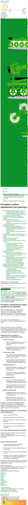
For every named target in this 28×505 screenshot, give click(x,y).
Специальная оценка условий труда (9, 491)
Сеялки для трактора (12, 165)
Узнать (2, 472)
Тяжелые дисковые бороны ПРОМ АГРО (16, 214)
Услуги (2, 476)
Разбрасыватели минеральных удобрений (17, 177)
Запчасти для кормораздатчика (13, 271)
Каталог (3, 474)
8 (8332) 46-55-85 (5, 1)
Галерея (3, 104)
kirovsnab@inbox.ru (5, 487)
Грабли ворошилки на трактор (14, 138)
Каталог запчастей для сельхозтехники (16, 182)
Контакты (3, 482)
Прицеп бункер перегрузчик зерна (14, 258)
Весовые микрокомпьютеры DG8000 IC (17, 145)
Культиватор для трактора (13, 157)
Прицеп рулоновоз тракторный (14, 260)
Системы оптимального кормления (16, 144)
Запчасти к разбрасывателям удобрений (16, 275)
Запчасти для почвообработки (14, 186)
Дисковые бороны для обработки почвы (17, 21)
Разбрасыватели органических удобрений (17, 179)
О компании (4, 98)
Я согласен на (14, 287)
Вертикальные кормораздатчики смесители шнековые (14, 243)
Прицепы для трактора (13, 171)
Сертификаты (4, 100)
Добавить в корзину (21, 293)
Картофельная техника (13, 142)
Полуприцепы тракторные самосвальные (17, 173)
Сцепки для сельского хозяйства (14, 254)
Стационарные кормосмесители (14, 249)
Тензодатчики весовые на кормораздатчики (14, 234)
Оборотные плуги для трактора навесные (17, 169)
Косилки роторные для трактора (15, 155)
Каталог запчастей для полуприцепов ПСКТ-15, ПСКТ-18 (15, 277)
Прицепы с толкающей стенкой (14, 261)
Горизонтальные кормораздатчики (14, 245)
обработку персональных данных (17, 287)
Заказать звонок (4, 2)
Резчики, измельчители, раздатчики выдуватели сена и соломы (15, 247)
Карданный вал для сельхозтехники (16, 75)
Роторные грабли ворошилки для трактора (16, 223)
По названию (4, 290)
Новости (3, 101)
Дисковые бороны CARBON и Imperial (17, 52)
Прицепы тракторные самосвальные (15, 262)
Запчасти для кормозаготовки (13, 270)
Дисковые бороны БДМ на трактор (14, 213)
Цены (2, 478)
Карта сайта (3, 485)
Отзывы (3, 102)
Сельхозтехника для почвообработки (16, 168)
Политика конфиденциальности (8, 490)
